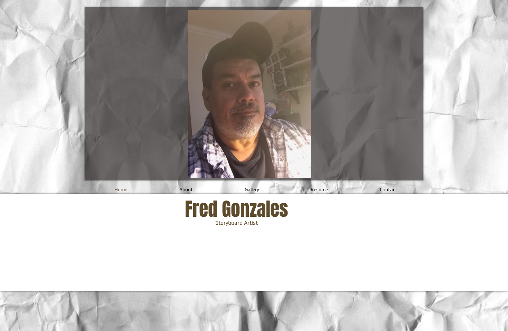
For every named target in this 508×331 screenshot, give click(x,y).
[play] (342, 172)
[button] (249, 94)
